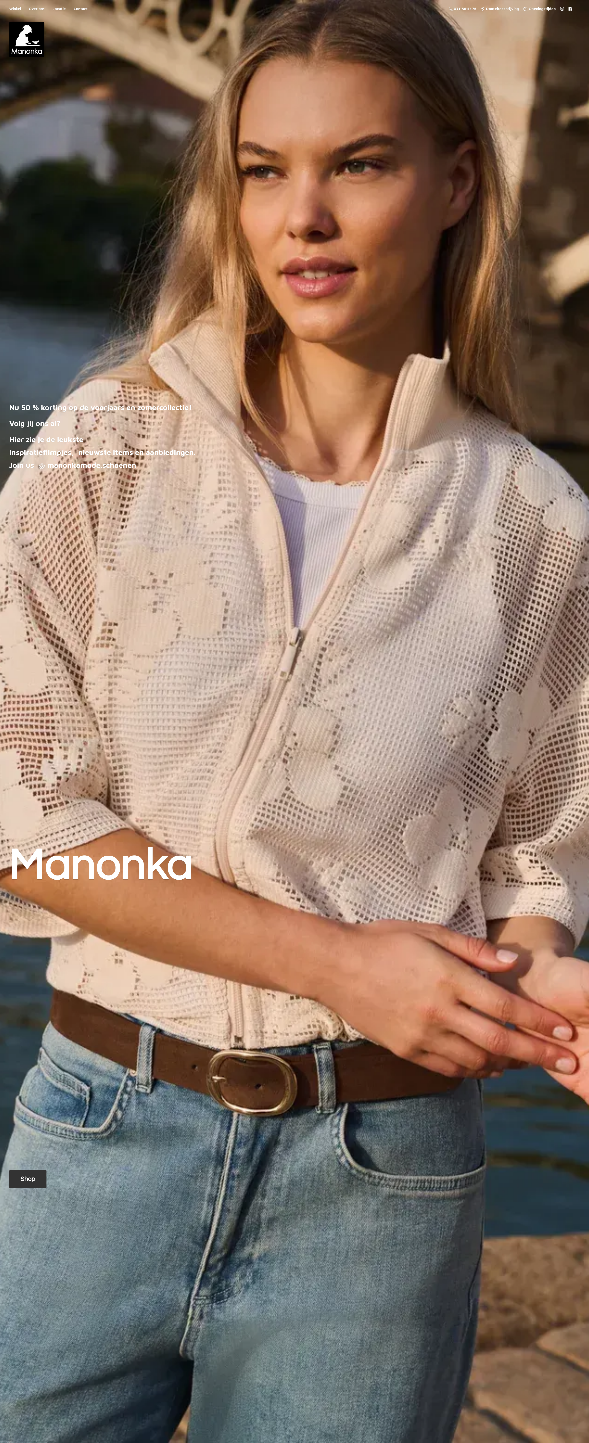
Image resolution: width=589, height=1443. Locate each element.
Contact (81, 9)
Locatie (59, 9)
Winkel (15, 9)
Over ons (37, 9)
